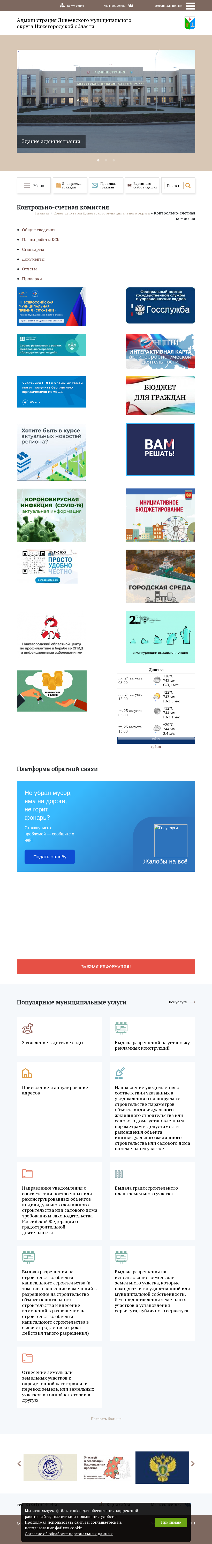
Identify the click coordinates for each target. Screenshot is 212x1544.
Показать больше (106, 1418)
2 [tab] (106, 160)
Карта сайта (75, 6)
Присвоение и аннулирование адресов (55, 1090)
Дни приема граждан (71, 185)
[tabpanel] (106, 101)
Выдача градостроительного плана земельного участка (146, 1190)
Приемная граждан (108, 185)
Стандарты (33, 249)
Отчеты (29, 269)
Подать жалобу (49, 856)
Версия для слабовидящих (145, 185)
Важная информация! (106, 966)
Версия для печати (168, 5)
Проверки (32, 278)
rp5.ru (156, 746)
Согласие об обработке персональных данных (69, 1533)
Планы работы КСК (41, 239)
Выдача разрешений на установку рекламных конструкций (152, 1045)
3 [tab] (113, 160)
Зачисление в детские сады (53, 1042)
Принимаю (171, 1522)
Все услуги (178, 1001)
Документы (33, 259)
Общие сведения (39, 230)
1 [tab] (98, 160)
